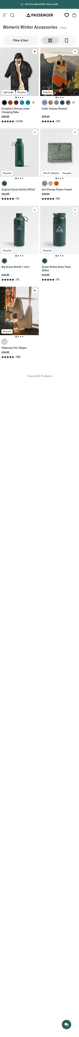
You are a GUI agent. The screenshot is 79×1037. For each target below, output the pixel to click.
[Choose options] (34, 51)
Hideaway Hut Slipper (14, 348)
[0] (67, 15)
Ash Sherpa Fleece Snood (57, 189)
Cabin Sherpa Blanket (54, 108)
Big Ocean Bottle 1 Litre (15, 267)
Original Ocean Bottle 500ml (18, 189)
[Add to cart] (75, 51)
